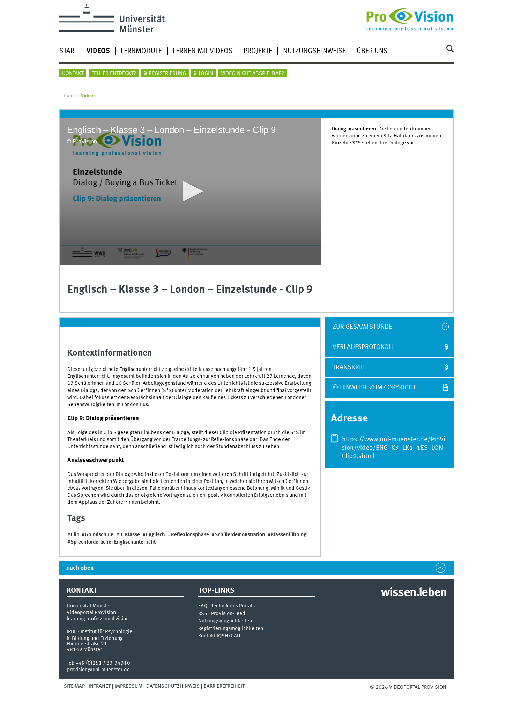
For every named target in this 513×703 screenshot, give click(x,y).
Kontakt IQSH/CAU (219, 636)
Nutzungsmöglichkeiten (225, 621)
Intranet (100, 686)
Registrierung (167, 73)
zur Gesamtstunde (362, 327)
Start (68, 51)
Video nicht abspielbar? (252, 73)
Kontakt (72, 73)
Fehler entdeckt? (113, 73)
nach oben (80, 568)
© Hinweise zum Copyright (374, 387)
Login (206, 73)
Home (70, 95)
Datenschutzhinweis (173, 686)
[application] (190, 191)
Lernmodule (141, 51)
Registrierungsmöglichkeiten (230, 628)
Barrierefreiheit (224, 686)
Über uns (372, 51)
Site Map (74, 686)
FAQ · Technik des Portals (226, 606)
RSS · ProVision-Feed (221, 613)
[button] (190, 191)
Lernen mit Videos (203, 51)
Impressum (128, 686)
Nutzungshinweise (314, 51)
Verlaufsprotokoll (364, 347)
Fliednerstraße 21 (87, 644)
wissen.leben (413, 593)
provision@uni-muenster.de (98, 670)
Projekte (258, 51)
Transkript (350, 367)
